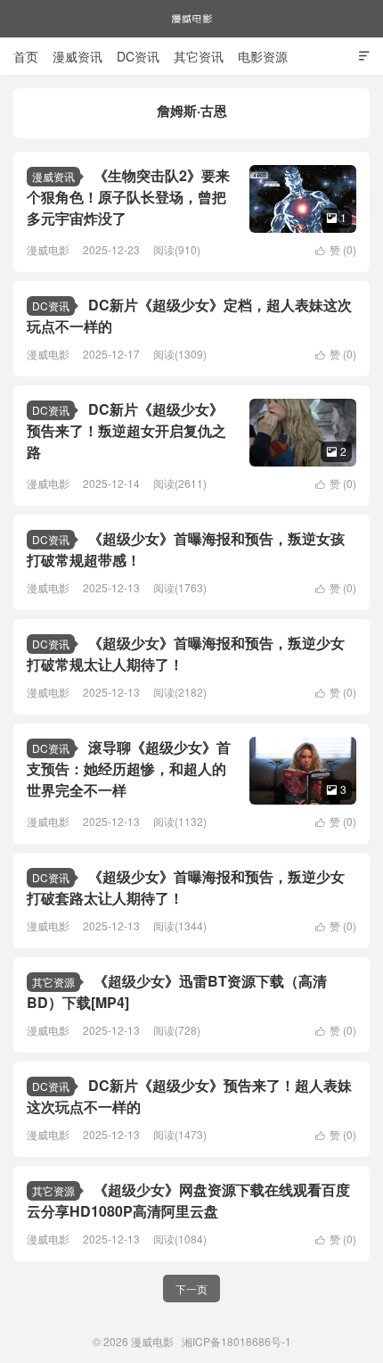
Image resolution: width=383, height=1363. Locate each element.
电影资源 (263, 56)
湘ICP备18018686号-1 (236, 1341)
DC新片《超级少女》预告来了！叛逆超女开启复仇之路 (126, 430)
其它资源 (53, 981)
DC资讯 (138, 56)
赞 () (335, 249)
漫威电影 (191, 18)
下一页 (191, 1288)
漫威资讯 (77, 56)
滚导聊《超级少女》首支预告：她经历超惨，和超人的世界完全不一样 (129, 768)
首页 (25, 56)
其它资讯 (199, 56)
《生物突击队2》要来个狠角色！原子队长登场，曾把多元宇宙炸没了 (128, 196)
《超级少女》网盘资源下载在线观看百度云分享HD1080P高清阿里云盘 (188, 1200)
